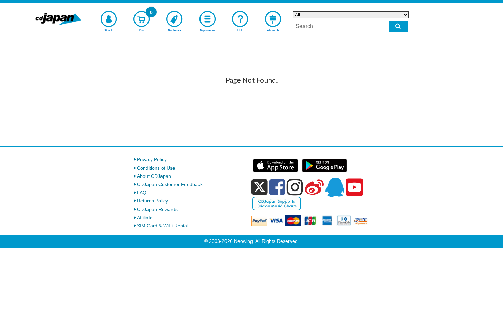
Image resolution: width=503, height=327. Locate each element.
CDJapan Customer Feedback (170, 184)
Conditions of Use (156, 168)
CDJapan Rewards (157, 209)
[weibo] (314, 187)
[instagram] (295, 187)
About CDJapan (154, 176)
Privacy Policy (152, 159)
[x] (260, 187)
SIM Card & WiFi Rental (162, 225)
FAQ (141, 192)
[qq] (334, 187)
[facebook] (277, 187)
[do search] (398, 26)
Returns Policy (152, 201)
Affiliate (145, 217)
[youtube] (354, 187)
